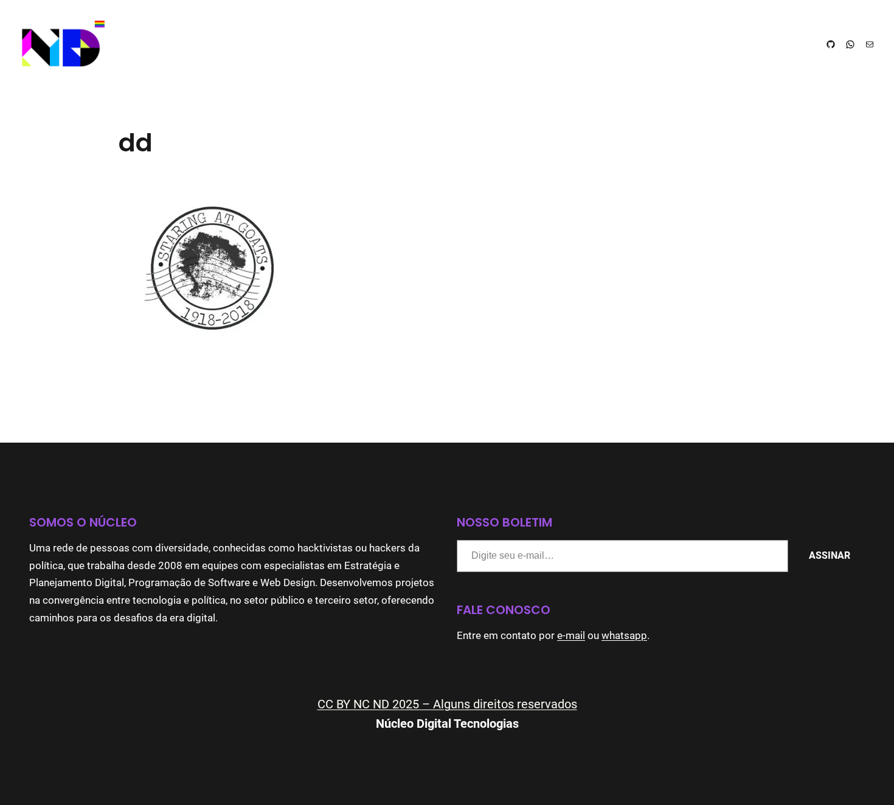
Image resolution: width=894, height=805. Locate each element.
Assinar (829, 555)
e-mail (571, 635)
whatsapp (624, 635)
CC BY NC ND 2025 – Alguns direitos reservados (447, 704)
